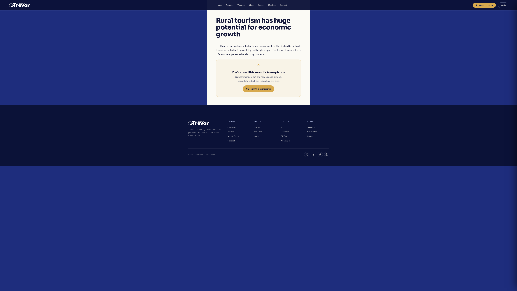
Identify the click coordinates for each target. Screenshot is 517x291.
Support (261, 5)
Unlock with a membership (258, 89)
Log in (503, 5)
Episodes (229, 5)
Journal (231, 132)
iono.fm (257, 136)
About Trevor (234, 136)
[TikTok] (320, 154)
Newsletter (312, 132)
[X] (306, 154)
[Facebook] (313, 154)
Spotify (257, 127)
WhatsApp (285, 141)
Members (272, 5)
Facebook (285, 132)
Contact (283, 5)
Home (219, 5)
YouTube (258, 132)
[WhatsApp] (326, 154)
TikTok (284, 136)
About (251, 5)
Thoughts (241, 5)
